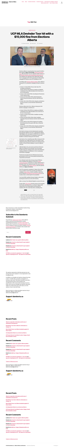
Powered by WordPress (31, 445)
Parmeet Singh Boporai (24, 198)
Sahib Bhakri (35, 198)
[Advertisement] (32, 15)
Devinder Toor (24, 196)
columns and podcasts (17, 219)
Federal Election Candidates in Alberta (51, 1)
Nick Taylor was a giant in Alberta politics (19, 239)
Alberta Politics (32, 30)
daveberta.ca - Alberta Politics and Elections (9, 2)
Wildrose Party (25, 199)
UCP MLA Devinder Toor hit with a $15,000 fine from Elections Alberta (32, 37)
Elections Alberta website (32, 81)
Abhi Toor (29, 194)
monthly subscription (23, 222)
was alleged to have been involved (34, 173)
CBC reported (28, 183)
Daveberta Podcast (39, 1)
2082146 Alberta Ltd (24, 194)
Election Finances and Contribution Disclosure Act (35, 196)
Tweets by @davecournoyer (12, 361)
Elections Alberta (23, 197)
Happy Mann (27, 172)
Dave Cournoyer (26, 43)
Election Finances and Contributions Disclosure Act (32, 75)
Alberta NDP (40, 194)
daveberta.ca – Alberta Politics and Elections (17, 445)
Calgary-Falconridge (28, 195)
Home (23, 1)
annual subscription (23, 224)
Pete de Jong (30, 198)
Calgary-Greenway (35, 195)
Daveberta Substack (31, 1)
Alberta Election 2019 (34, 194)
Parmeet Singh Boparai (39, 197)
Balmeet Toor (23, 195)
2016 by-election (32, 165)
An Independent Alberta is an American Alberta (16, 332)
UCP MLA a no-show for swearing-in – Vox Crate (16, 253)
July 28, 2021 (33, 43)
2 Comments (40, 43)
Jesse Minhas (33, 197)
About (26, 1)
